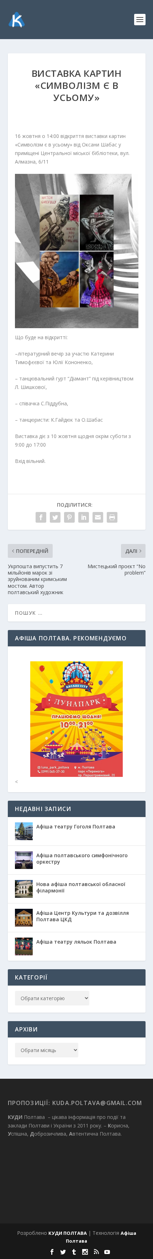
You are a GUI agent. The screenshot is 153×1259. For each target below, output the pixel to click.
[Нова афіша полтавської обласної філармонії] (24, 889)
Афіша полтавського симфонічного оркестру (82, 858)
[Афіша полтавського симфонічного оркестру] (24, 860)
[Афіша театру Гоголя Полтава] (24, 831)
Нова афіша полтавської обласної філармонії (80, 887)
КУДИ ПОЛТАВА (67, 1233)
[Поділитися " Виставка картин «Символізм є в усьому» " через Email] (98, 517)
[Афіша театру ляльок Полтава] (24, 946)
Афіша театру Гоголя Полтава (75, 826)
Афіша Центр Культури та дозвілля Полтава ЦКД (82, 916)
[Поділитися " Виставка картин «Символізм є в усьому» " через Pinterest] (69, 517)
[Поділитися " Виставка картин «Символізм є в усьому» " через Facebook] (41, 517)
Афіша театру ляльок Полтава (76, 941)
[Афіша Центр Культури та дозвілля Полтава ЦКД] (24, 918)
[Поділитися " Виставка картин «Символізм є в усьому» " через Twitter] (55, 517)
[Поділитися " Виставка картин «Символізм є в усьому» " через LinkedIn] (83, 517)
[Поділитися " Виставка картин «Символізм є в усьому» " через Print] (112, 517)
